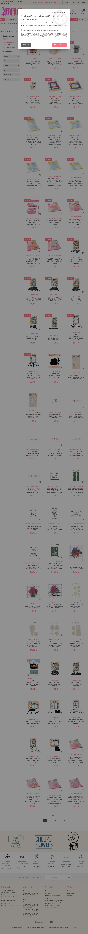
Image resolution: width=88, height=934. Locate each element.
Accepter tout (60, 44)
